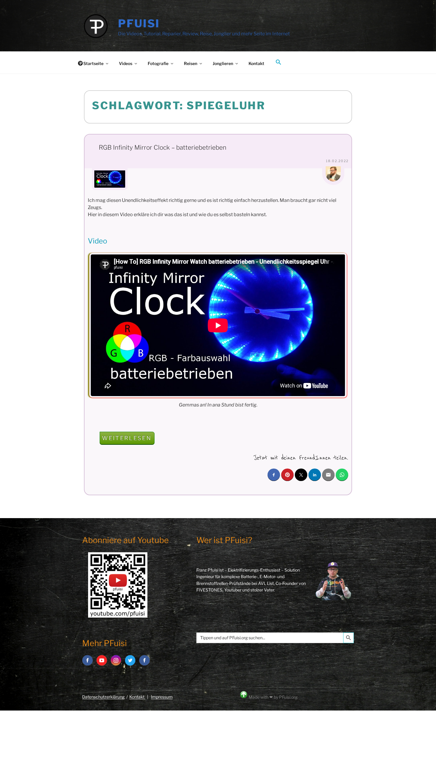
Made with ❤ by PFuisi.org (273, 697)
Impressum (162, 696)
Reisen (190, 63)
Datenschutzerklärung (103, 696)
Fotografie (158, 63)
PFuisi (139, 23)
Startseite (93, 63)
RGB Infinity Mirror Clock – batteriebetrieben (162, 147)
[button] (278, 62)
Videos (125, 63)
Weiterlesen (128, 439)
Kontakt (256, 63)
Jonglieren (223, 63)
